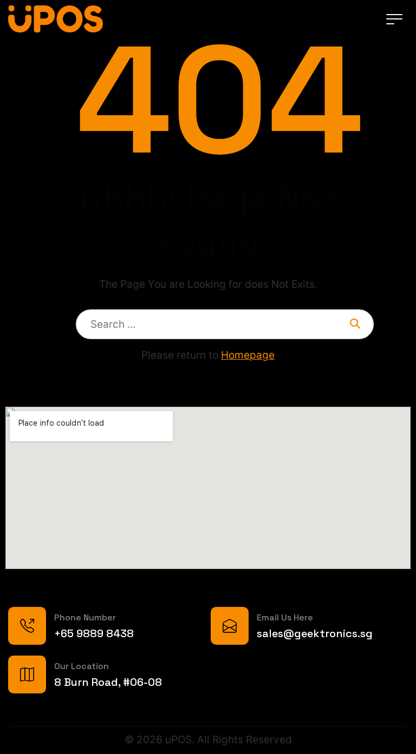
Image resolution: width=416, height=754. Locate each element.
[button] (394, 19)
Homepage (248, 355)
